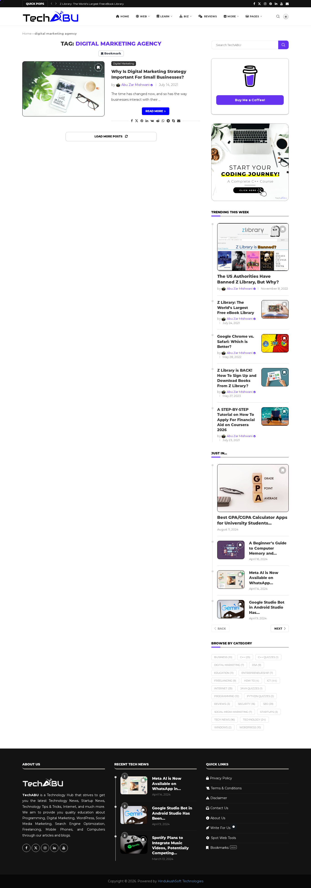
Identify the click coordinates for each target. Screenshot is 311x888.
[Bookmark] (98, 67)
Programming (226, 696)
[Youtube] (281, 3)
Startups (269, 711)
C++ (245, 657)
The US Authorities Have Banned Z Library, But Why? (248, 279)
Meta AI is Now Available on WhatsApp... (263, 578)
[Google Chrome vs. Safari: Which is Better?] (275, 343)
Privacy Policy (221, 778)
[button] (51, 3)
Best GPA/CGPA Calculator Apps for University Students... (252, 520)
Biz (186, 16)
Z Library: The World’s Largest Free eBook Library (235, 307)
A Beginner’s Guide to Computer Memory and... (267, 548)
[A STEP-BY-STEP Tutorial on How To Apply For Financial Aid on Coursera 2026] (275, 416)
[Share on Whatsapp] (163, 121)
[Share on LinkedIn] (146, 121)
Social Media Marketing (233, 711)
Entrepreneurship (257, 672)
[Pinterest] (270, 3)
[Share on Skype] (173, 121)
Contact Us (219, 808)
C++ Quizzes (268, 657)
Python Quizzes (260, 696)
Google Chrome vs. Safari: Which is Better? (88, 3)
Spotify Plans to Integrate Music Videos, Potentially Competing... (170, 845)
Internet (223, 688)
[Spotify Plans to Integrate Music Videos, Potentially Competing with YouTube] (134, 844)
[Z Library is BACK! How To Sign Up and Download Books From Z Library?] (275, 377)
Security (246, 703)
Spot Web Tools (223, 838)
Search (283, 45)
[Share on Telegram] (168, 121)
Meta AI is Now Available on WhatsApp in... (166, 783)
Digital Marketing (229, 665)
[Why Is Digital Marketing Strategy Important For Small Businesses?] (63, 88)
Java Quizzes (251, 688)
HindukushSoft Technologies (180, 881)
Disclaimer (218, 798)
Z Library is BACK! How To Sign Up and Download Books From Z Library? (236, 378)
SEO (268, 703)
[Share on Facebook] (132, 121)
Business (223, 657)
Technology (254, 719)
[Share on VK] (152, 121)
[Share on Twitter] (136, 121)
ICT (272, 680)
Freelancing (225, 680)
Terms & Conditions (226, 788)
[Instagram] (265, 3)
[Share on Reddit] (157, 121)
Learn (164, 16)
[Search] (278, 16)
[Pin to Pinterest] (141, 121)
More (231, 16)
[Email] (287, 3)
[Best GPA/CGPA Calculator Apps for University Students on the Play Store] (253, 488)
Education (224, 672)
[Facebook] (254, 3)
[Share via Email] (178, 121)
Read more (154, 111)
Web (143, 16)
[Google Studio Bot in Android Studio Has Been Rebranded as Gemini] (231, 609)
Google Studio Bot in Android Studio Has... (266, 607)
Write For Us (220, 828)
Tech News (224, 719)
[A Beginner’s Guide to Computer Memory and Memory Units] (231, 550)
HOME (124, 16)
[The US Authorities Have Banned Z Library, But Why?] (253, 247)
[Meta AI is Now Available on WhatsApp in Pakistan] (231, 579)
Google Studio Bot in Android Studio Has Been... (172, 813)
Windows (223, 727)
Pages (254, 16)
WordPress (250, 727)
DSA (256, 665)
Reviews (210, 16)
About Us (217, 818)
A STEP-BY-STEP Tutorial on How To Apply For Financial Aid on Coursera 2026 (236, 419)
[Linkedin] (276, 3)
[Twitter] (259, 3)
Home (27, 33)
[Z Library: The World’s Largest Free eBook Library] (275, 309)
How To (251, 680)
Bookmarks (223, 848)
